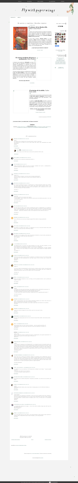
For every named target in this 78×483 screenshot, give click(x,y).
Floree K (15, 384)
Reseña (46, 127)
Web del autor (42, 112)
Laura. (15, 286)
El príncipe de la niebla (21, 127)
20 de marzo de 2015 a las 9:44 (23, 217)
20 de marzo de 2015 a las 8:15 (24, 173)
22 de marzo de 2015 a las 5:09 (29, 367)
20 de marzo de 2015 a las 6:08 (23, 138)
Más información (54, 482)
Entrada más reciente (15, 439)
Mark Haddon (41, 127)
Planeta (37, 112)
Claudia (15, 255)
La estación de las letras (19, 404)
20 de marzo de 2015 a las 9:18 (23, 194)
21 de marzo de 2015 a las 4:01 (22, 323)
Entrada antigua (48, 439)
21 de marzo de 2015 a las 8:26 (26, 341)
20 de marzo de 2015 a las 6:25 (25, 157)
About (19, 17)
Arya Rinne (16, 233)
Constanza (16, 173)
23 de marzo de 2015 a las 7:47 (23, 384)
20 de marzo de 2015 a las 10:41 (24, 233)
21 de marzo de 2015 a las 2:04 (23, 308)
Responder (16, 170)
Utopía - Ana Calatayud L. (18, 367)
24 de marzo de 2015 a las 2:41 (30, 404)
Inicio (32, 439)
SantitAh (15, 194)
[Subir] (72, 472)
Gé (14, 164)
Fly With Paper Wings (35, 453)
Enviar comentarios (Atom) (21, 445)
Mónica (15, 277)
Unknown (15, 217)
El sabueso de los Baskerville (33, 127)
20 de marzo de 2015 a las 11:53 (23, 255)
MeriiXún (15, 138)
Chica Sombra (16, 157)
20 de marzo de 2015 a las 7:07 (21, 164)
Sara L (15, 323)
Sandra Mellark (17, 341)
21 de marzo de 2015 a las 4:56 (23, 332)
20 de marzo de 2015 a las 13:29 (23, 277)
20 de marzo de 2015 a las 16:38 (22, 286)
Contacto (13, 17)
